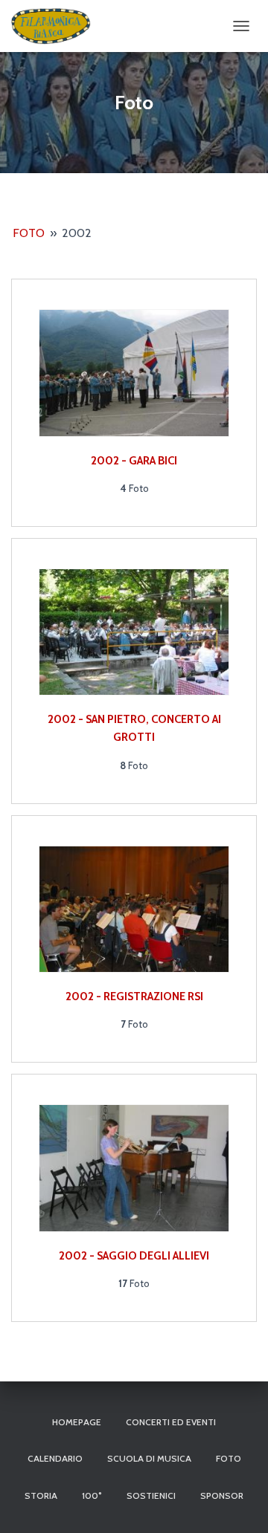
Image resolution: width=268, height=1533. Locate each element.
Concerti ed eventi (171, 1421)
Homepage (76, 1421)
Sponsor (221, 1495)
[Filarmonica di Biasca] (56, 26)
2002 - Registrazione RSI (134, 996)
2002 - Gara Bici (134, 460)
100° (92, 1495)
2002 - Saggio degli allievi (134, 1256)
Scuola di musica (149, 1458)
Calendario (55, 1458)
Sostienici (151, 1495)
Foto (29, 233)
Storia (41, 1495)
